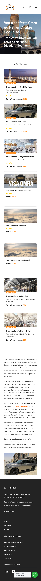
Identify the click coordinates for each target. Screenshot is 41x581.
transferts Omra (20, 406)
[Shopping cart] (29, 7)
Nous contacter (9, 550)
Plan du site (8, 558)
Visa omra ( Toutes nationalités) (18, 190)
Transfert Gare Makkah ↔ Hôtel (18, 331)
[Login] (25, 7)
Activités (7, 529)
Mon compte (8, 554)
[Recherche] (22, 7)
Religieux (7, 521)
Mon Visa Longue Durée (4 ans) (18, 260)
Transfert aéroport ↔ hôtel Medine (19, 87)
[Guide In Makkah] (10, 7)
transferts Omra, (10, 445)
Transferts (8, 525)
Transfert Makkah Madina (16, 122)
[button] (36, 7)
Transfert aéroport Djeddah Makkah (20, 157)
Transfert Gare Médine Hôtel (17, 296)
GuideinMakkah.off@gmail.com (19, 494)
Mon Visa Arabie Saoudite (16, 225)
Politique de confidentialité (14, 542)
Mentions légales (10, 546)
